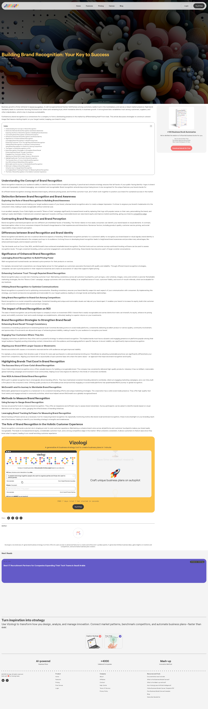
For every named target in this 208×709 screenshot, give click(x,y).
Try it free (199, 6)
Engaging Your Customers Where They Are (19, 154)
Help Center (103, 685)
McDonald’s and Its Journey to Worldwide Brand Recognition (24, 164)
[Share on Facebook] (16, 518)
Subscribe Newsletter (153, 697)
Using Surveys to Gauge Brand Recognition (19, 168)
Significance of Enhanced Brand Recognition (19, 138)
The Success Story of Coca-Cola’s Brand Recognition (22, 160)
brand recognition (36, 107)
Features (89, 6)
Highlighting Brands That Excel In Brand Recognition (21, 158)
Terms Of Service (105, 688)
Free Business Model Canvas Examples (158, 691)
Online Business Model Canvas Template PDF (160, 688)
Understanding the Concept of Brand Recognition (21, 128)
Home (78, 6)
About (102, 676)
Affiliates (102, 679)
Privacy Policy (104, 691)
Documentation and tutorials (156, 676)
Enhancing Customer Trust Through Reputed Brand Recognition (25, 142)
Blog (121, 6)
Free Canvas (59, 685)
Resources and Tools (153, 673)
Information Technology (197, 561)
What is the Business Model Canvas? (158, 679)
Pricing (101, 6)
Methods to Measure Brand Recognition (18, 166)
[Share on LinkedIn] (8, 518)
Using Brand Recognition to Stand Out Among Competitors (24, 146)
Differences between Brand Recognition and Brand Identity (24, 136)
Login (186, 6)
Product (58, 673)
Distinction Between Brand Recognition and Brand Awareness (24, 130)
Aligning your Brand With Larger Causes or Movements (22, 156)
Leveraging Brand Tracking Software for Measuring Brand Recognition (27, 170)
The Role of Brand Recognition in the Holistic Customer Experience (26, 172)
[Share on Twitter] (12, 518)
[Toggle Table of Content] (151, 126)
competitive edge (140, 214)
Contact (102, 682)
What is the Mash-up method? (156, 682)
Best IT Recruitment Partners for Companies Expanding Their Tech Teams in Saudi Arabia (44, 565)
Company (103, 673)
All (15, 58)
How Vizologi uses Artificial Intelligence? (159, 685)
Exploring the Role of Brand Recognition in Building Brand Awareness (26, 132)
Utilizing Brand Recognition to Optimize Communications (23, 144)
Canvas (112, 6)
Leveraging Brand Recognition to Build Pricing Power (22, 140)
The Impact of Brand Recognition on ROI (18, 148)
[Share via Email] (21, 518)
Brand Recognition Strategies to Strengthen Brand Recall (23, 150)
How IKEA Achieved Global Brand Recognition (19, 162)
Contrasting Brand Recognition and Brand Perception (22, 134)
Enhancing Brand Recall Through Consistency (19, 152)
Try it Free (78, 507)
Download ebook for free (182, 148)
